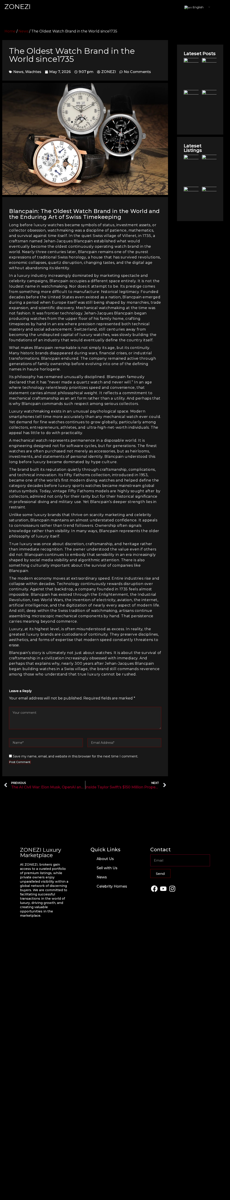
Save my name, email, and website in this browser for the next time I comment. (75, 756)
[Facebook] (154, 888)
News (23, 31)
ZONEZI (17, 6)
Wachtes (33, 72)
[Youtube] (163, 888)
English (197, 7)
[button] (222, 7)
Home (9, 31)
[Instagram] (172, 888)
